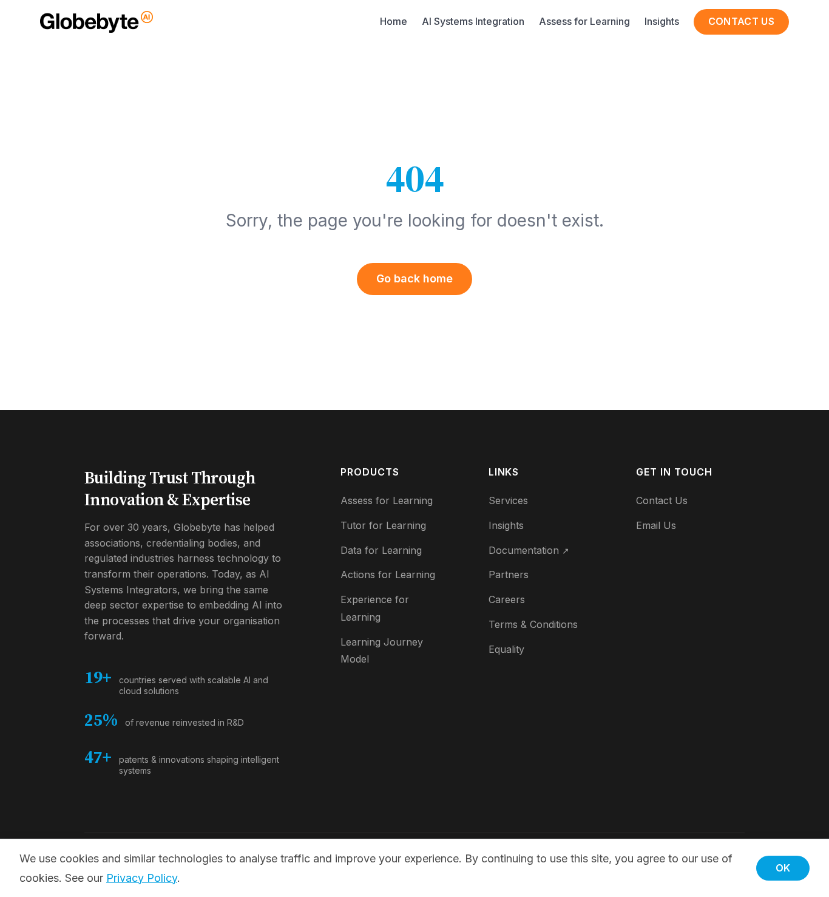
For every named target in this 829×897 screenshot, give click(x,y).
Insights (662, 21)
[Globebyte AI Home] (96, 22)
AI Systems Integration (473, 21)
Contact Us (741, 21)
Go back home (414, 278)
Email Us (656, 525)
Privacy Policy (141, 877)
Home (393, 21)
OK (783, 868)
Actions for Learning (387, 574)
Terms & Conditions (533, 624)
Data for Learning (381, 550)
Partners (509, 574)
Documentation (529, 550)
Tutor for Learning (383, 525)
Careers (507, 599)
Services (508, 500)
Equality (506, 649)
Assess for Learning (584, 21)
